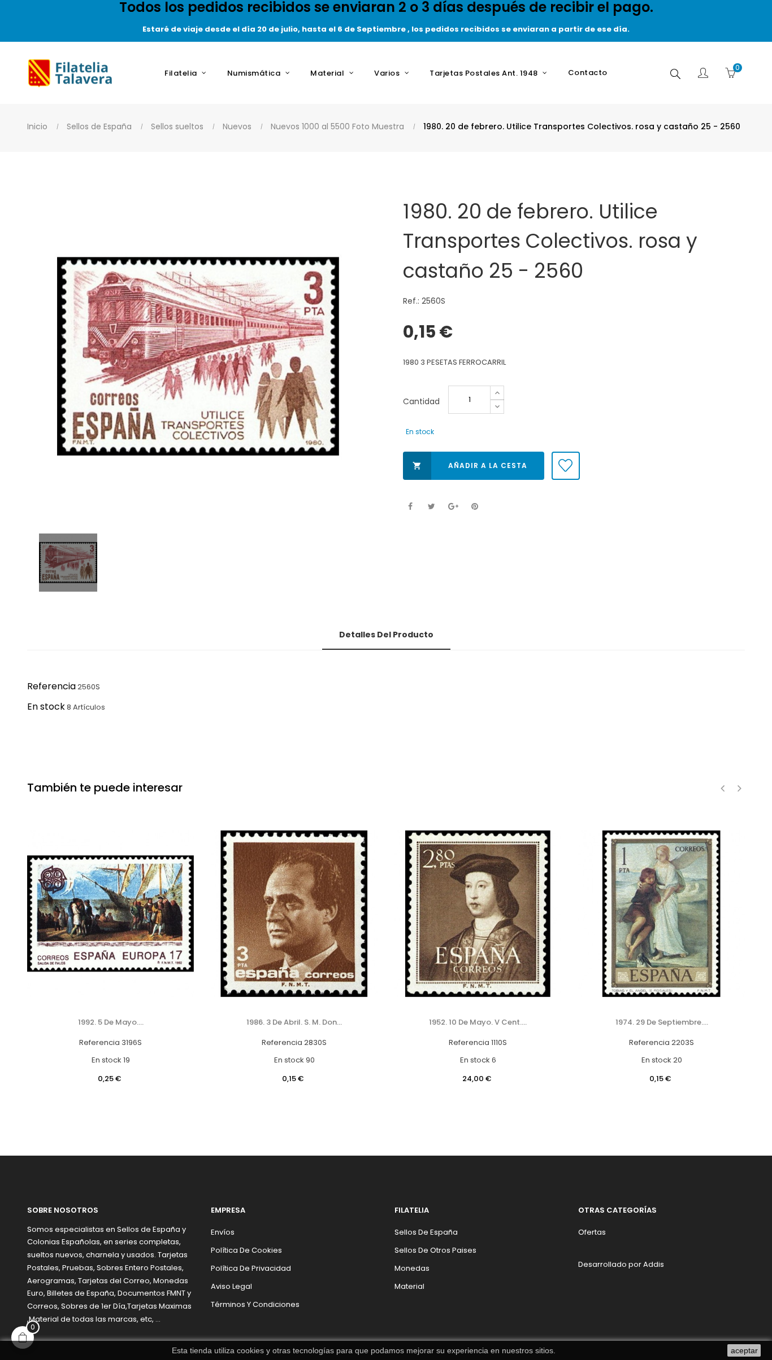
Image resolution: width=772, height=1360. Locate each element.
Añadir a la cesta (470, 465)
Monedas (412, 1268)
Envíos (223, 1232)
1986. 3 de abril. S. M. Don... (294, 1022)
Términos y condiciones (255, 1304)
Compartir (410, 507)
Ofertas (592, 1232)
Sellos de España (426, 1232)
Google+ (453, 507)
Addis (653, 1264)
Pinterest (474, 507)
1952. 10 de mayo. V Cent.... (478, 1022)
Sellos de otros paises (435, 1250)
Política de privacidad (251, 1268)
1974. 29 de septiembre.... (661, 1022)
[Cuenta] (703, 74)
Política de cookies (246, 1250)
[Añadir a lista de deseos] (566, 466)
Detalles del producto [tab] (386, 634)
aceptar (744, 1350)
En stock (46, 706)
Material (409, 1286)
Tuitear (431, 507)
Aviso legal (231, 1286)
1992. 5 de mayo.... (111, 1022)
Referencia (51, 686)
